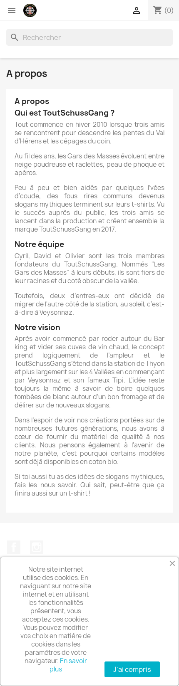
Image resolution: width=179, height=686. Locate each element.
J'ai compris (132, 669)
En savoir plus (68, 665)
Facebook (13, 547)
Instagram (36, 547)
